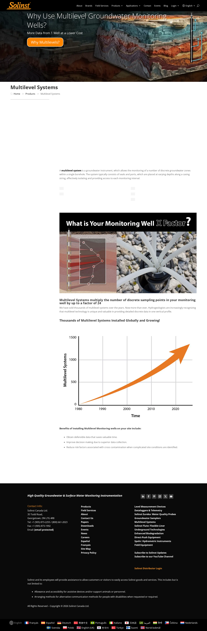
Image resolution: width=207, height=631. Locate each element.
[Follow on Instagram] (160, 496)
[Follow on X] (165, 496)
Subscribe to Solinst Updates (150, 552)
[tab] (61, 188)
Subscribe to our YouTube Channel (153, 556)
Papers (85, 522)
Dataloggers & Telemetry (148, 510)
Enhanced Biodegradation (149, 533)
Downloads (87, 525)
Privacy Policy (88, 552)
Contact (147, 5)
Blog (166, 5)
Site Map (86, 548)
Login (173, 5)
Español (85, 541)
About (79, 5)
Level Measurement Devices (150, 506)
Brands (88, 5)
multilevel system (71, 170)
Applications (132, 5)
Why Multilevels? (45, 42)
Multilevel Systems (145, 522)
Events (157, 5)
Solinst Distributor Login (148, 568)
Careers (85, 537)
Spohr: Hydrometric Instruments (152, 541)
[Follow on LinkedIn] (143, 496)
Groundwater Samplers (147, 518)
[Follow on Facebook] (148, 496)
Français (86, 545)
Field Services (101, 5)
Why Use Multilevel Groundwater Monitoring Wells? (97, 20)
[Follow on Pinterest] (154, 496)
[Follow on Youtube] (171, 496)
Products (116, 5)
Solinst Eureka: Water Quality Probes (155, 514)
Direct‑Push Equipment (147, 537)
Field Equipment (143, 545)
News (84, 533)
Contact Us (87, 518)
